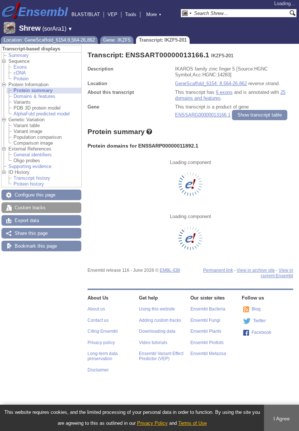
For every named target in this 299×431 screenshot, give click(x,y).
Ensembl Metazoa (208, 353)
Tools (130, 14)
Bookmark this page (36, 246)
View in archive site (256, 270)
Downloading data (157, 331)
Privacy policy (101, 342)
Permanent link (218, 270)
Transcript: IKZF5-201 (163, 40)
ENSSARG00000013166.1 (202, 115)
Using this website (157, 309)
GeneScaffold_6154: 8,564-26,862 (211, 83)
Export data (27, 220)
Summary (18, 55)
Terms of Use (192, 423)
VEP (112, 14)
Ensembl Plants (205, 331)
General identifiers (32, 154)
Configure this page (35, 195)
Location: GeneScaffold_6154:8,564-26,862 (49, 40)
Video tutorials (153, 342)
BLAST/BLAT (85, 14)
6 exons (224, 92)
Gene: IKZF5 (117, 40)
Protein (20, 78)
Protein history (28, 184)
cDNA (19, 73)
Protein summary (33, 90)
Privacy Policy (152, 423)
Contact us (98, 320)
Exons (20, 67)
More (154, 14)
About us (96, 309)
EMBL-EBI (170, 270)
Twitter (259, 321)
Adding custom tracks (160, 320)
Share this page (31, 233)
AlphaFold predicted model (41, 114)
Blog (256, 309)
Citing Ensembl (103, 331)
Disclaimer (98, 370)
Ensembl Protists (207, 342)
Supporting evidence (29, 166)
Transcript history (31, 178)
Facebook (261, 332)
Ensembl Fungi (205, 320)
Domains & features (34, 96)
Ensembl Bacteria (207, 309)
